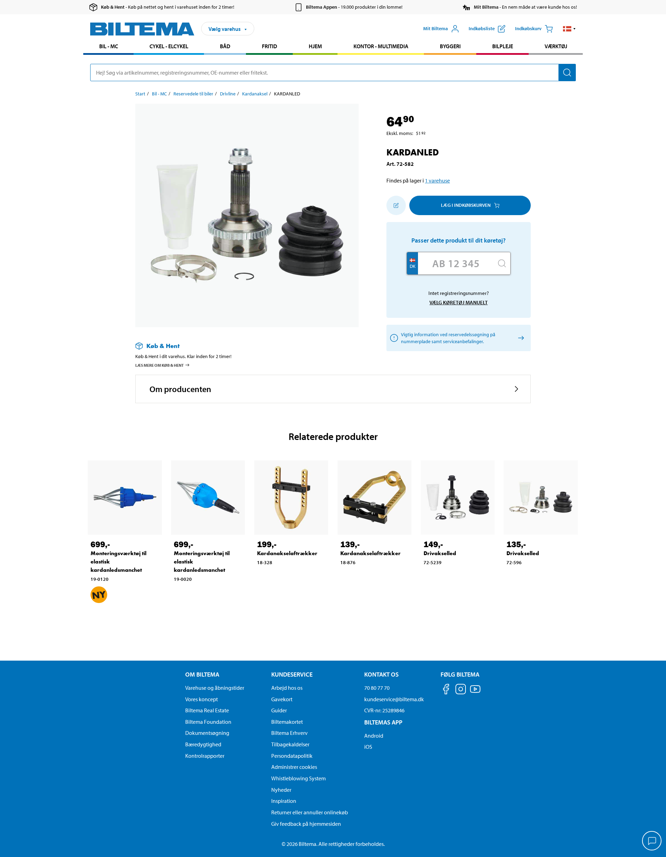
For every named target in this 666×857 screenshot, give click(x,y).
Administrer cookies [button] (294, 766)
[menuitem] (108, 47)
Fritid (269, 46)
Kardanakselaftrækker (287, 553)
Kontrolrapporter (204, 755)
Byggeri (450, 46)
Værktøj (556, 46)
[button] (569, 28)
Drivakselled (440, 553)
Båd (225, 46)
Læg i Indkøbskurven (465, 205)
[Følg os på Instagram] (460, 690)
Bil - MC (108, 46)
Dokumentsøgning (207, 732)
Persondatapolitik (292, 755)
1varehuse (437, 180)
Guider (279, 710)
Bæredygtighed (203, 744)
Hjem (315, 46)
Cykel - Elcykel (169, 46)
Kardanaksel (254, 94)
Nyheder (281, 789)
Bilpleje (502, 46)
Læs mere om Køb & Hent (159, 365)
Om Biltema (202, 674)
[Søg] (567, 72)
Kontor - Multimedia (380, 46)
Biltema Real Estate (207, 710)
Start (140, 94)
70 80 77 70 (377, 687)
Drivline (228, 94)
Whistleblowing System (298, 778)
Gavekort (281, 699)
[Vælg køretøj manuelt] (519, 337)
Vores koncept (201, 699)
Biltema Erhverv (289, 732)
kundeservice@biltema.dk (394, 699)
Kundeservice (292, 674)
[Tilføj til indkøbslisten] (396, 205)
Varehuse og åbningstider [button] (214, 687)
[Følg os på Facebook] (446, 690)
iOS (368, 746)
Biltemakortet (287, 721)
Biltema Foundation (208, 721)
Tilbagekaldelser (290, 744)
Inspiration (283, 800)
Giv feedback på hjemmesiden (306, 823)
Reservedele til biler (193, 94)
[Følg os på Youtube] (475, 692)
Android (373, 735)
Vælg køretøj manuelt (458, 302)
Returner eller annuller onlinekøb (309, 812)
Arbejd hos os (286, 687)
